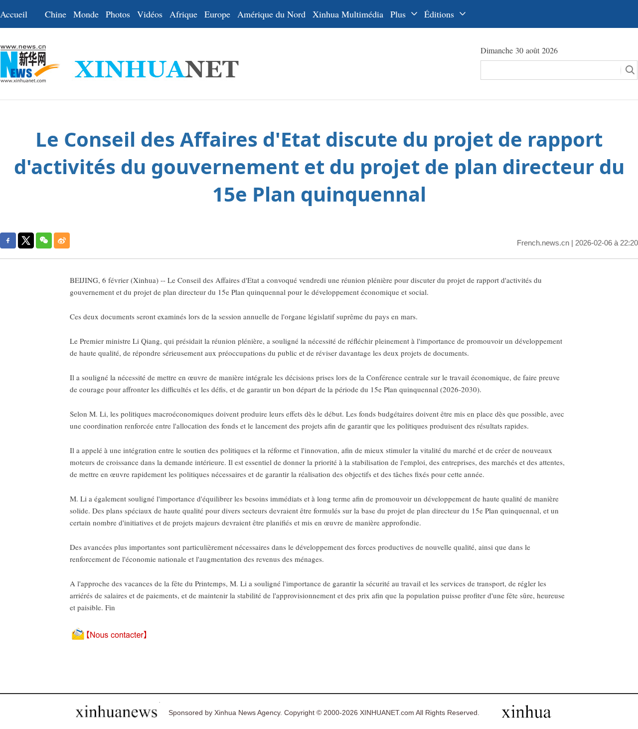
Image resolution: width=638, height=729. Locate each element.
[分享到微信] (44, 240)
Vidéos (149, 14)
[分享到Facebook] (8, 240)
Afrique (183, 14)
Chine (55, 14)
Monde (86, 14)
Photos (118, 14)
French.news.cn (543, 243)
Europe (217, 14)
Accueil (13, 14)
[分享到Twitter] (26, 240)
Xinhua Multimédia (348, 14)
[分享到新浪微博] (62, 240)
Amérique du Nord (271, 14)
